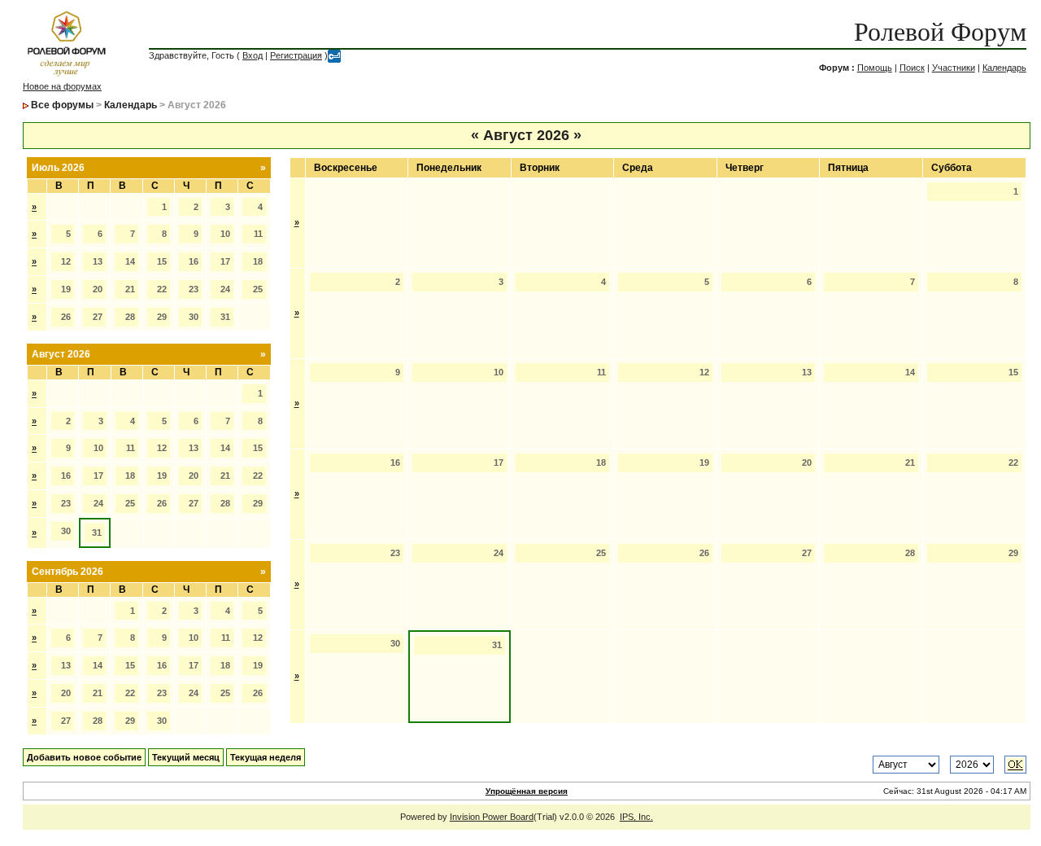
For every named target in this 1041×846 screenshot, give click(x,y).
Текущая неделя (265, 757)
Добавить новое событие (84, 757)
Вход (252, 55)
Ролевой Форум (940, 31)
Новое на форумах (62, 86)
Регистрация (296, 55)
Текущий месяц (186, 757)
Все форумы (62, 105)
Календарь (1004, 67)
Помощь (874, 67)
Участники (953, 67)
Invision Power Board (492, 817)
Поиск (912, 67)
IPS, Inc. (636, 817)
